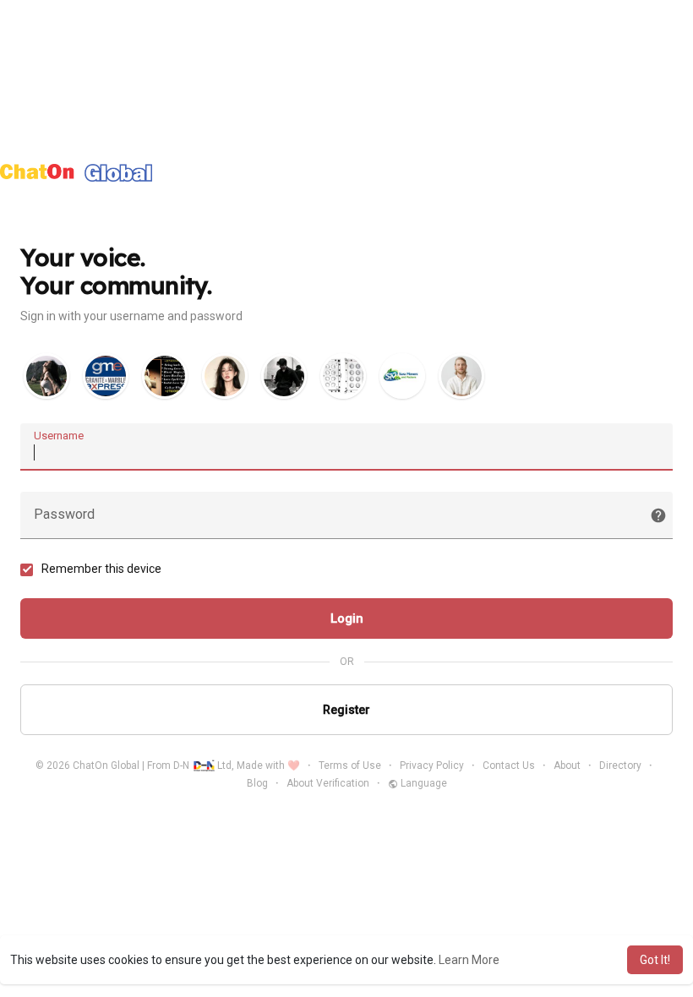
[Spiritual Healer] (165, 376)
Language (422, 783)
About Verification (327, 783)
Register (346, 709)
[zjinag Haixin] (46, 376)
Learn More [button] (469, 960)
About (567, 765)
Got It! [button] (655, 960)
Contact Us (509, 765)
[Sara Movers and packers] (402, 376)
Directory (620, 765)
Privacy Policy (432, 765)
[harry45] (284, 376)
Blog (257, 783)
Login (346, 618)
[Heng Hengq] (343, 376)
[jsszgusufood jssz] (225, 376)
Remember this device (101, 568)
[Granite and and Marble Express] (105, 376)
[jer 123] (461, 376)
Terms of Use (350, 765)
